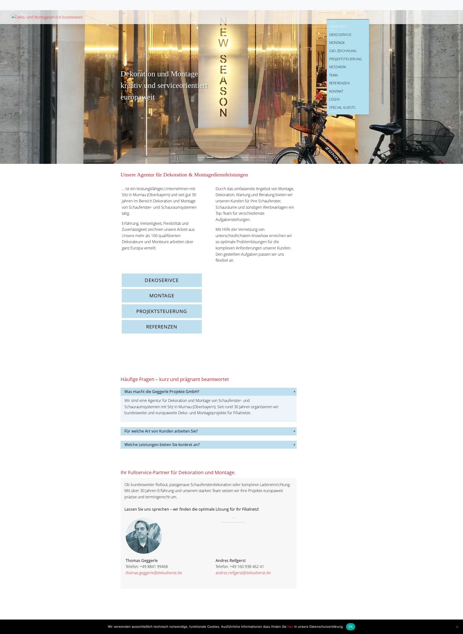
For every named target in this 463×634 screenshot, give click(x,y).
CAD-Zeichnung (343, 50)
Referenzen (339, 83)
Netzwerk (337, 67)
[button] (34, 87)
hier (290, 626)
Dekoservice (340, 34)
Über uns (337, 26)
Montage (337, 42)
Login (334, 99)
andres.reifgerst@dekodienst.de (243, 572)
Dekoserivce (162, 280)
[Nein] (457, 626)
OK (350, 626)
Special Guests (342, 107)
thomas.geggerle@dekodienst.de (154, 572)
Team (333, 75)
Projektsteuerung (345, 59)
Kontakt (336, 91)
